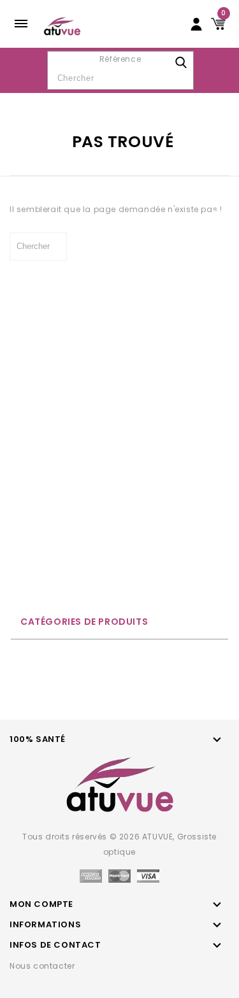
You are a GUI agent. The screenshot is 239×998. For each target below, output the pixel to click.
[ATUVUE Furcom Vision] (62, 25)
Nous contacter (42, 965)
